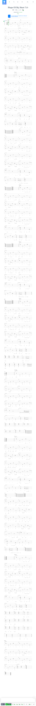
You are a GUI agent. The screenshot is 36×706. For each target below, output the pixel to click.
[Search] (13, 2)
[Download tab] (29, 704)
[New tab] (22, 2)
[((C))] (24, 704)
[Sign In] (33, 2)
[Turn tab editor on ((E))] (34, 704)
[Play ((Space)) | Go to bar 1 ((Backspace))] (6, 704)
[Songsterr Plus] (9, 2)
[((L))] (16, 704)
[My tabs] (17, 2)
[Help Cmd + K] (28, 2)
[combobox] (18, 10)
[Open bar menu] (19, 25)
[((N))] (27, 704)
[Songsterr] (4, 2)
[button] (4, 21)
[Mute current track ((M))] (21, 704)
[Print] (23, 10)
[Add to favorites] (13, 10)
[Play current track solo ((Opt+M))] (19, 704)
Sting (18, 13)
